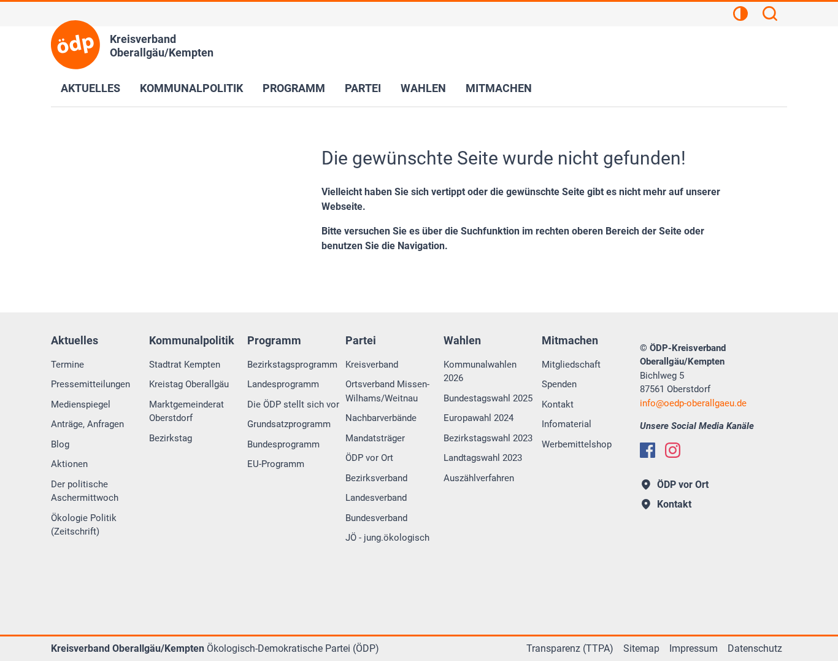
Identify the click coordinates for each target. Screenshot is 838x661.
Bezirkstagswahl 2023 (488, 438)
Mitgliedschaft (571, 364)
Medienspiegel (80, 404)
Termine (67, 364)
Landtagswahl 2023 (483, 457)
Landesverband (376, 497)
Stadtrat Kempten (184, 364)
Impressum (693, 648)
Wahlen (423, 88)
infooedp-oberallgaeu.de (693, 403)
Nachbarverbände (381, 417)
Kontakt (558, 404)
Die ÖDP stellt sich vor (293, 404)
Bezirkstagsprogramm (292, 364)
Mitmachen (499, 88)
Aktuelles (90, 88)
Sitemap (641, 648)
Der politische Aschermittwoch (84, 491)
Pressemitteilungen (90, 384)
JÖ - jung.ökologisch (387, 537)
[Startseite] (75, 44)
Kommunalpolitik (191, 88)
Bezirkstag (170, 438)
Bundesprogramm (283, 444)
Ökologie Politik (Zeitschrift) (84, 525)
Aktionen (69, 464)
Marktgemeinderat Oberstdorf (186, 411)
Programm (294, 88)
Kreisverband (371, 364)
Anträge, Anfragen (87, 424)
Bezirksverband (376, 478)
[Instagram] (672, 450)
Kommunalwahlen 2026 (480, 371)
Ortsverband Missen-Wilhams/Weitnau (387, 391)
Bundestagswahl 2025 (488, 398)
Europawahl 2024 (478, 417)
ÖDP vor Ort (369, 457)
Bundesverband (376, 518)
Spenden (559, 384)
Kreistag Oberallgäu (189, 384)
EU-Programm (275, 464)
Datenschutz (755, 648)
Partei (363, 88)
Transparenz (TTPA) (569, 648)
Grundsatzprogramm (289, 424)
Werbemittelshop (577, 444)
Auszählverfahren (479, 478)
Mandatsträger (375, 438)
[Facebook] (647, 450)
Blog (60, 444)
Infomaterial (566, 424)
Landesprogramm (283, 384)
